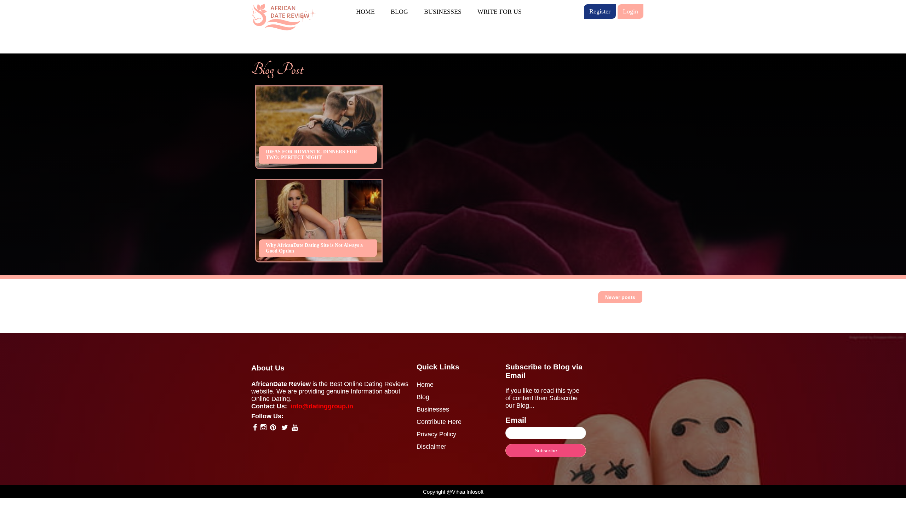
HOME (365, 11)
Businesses (433, 409)
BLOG (399, 11)
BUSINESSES (442, 11)
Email (515, 420)
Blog (423, 397)
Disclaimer (431, 446)
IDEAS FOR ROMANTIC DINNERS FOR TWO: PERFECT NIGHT (311, 154)
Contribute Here (439, 421)
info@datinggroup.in (322, 406)
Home (425, 384)
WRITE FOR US (499, 11)
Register (599, 11)
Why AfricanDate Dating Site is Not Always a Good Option (314, 248)
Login (630, 11)
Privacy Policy (436, 434)
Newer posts (620, 297)
